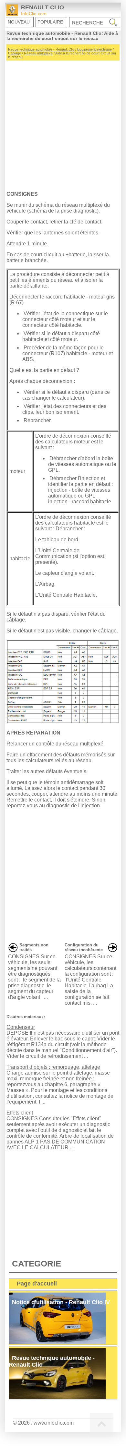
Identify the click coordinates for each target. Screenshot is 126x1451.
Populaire (50, 21)
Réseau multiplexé (38, 53)
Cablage (14, 53)
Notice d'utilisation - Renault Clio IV (61, 1302)
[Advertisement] (63, 123)
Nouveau (19, 21)
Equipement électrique (94, 49)
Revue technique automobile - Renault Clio (41, 49)
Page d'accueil (37, 1283)
